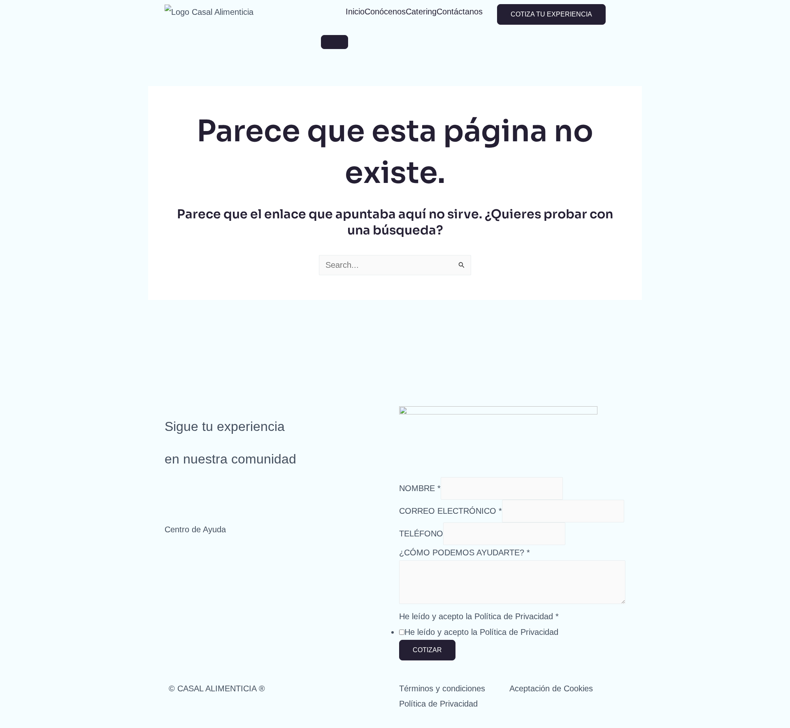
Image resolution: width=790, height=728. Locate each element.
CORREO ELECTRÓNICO (450, 510)
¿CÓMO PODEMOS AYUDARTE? (464, 552)
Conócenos (385, 11)
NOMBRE (420, 488)
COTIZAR (427, 649)
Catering (421, 11)
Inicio (355, 11)
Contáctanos (460, 11)
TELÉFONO (421, 533)
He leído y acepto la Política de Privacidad (479, 616)
